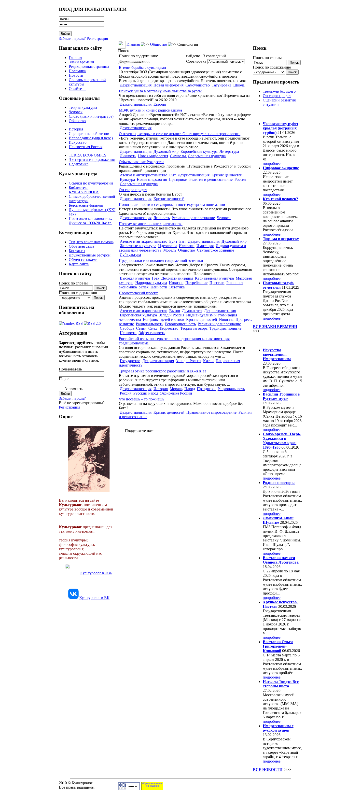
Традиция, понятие (225, 328)
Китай (208, 361)
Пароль (65, 379)
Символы (178, 156)
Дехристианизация (136, 85)
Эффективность (152, 333)
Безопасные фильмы (86, 205)
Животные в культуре (138, 246)
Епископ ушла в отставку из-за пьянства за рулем (160, 91)
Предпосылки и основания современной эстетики (161, 260)
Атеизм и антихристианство (143, 175)
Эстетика (177, 287)
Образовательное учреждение (152, 784)
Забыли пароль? (72, 38)
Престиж (216, 283)
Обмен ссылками (83, 259)
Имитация (205, 246)
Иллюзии (186, 246)
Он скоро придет (133, 190)
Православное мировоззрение (211, 412)
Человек (76, 112)
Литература (229, 151)
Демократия (192, 311)
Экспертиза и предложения (92, 159)
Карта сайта (79, 264)
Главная (75, 58)
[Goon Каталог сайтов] (129, 789)
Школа (239, 85)
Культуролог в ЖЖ (96, 573)
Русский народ (145, 393)
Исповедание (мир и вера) (91, 138)
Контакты (77, 251)
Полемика (77, 71)
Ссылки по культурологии (91, 183)
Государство (130, 361)
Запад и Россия (171, 315)
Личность (128, 156)
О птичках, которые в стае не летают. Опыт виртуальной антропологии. (179, 134)
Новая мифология (168, 85)
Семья (141, 328)
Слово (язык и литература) (91, 116)
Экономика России (176, 393)
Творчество (168, 328)
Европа (159, 104)
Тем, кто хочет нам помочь (91, 242)
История (76, 129)
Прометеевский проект (138, 293)
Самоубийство (197, 85)
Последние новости (273, 340)
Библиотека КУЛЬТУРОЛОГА (84, 189)
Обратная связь (81, 246)
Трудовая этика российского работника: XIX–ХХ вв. (163, 371)
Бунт (173, 241)
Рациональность (149, 324)
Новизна (176, 283)
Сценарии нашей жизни (89, 133)
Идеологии (167, 246)
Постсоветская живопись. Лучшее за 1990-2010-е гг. (90, 220)
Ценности (159, 287)
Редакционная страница (89, 66)
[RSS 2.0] (92, 322)
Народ (189, 389)
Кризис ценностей (226, 175)
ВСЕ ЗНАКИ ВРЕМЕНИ (275, 327)
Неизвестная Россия (85, 147)
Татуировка (221, 85)
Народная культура (151, 283)
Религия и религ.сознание (211, 179)
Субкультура (130, 255)
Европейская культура (199, 151)
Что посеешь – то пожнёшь (141, 399)
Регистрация (97, 38)
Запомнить (74, 389)
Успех (144, 287)
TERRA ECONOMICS (87, 155)
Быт (172, 175)
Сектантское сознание (215, 250)
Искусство (77, 142)
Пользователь (70, 369)
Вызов (174, 311)
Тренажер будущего (279, 91)
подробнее (271, 163)
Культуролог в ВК (94, 597)
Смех (152, 328)
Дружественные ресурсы (90, 255)
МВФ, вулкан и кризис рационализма (150, 110)
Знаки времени (81, 62)
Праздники (178, 179)
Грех (155, 278)
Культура (127, 179)
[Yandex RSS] (71, 322)
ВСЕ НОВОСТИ (267, 769)
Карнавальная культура (214, 278)
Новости (76, 75)
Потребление (196, 283)
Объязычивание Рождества (141, 162)
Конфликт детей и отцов (163, 319)
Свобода (127, 328)
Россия (240, 179)
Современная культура (207, 156)
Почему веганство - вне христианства (150, 224)
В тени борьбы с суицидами (142, 67)
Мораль (169, 250)
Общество (77, 121)
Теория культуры (83, 107)
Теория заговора (194, 328)
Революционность (180, 324)
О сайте (77, 88)
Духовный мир (166, 151)
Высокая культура (135, 278)
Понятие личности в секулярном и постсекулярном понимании (172, 204)
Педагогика (78, 164)
